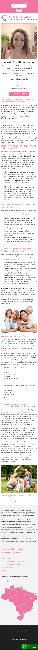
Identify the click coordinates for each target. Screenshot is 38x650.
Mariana (21, 105)
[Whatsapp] (17, 10)
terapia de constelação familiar (12, 410)
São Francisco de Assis (8, 358)
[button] (34, 501)
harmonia (23, 425)
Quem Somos (6, 558)
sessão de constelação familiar (25, 444)
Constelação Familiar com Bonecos (13, 561)
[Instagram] (20, 10)
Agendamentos (7, 567)
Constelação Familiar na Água (11, 564)
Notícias (4, 570)
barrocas (4, 350)
